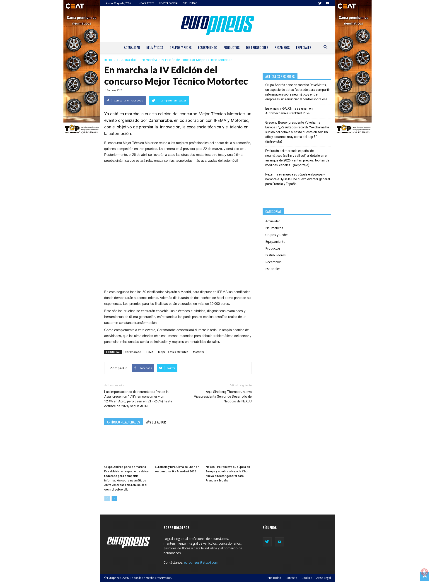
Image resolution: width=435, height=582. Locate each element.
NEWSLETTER (147, 3)
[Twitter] (320, 3)
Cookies (307, 578)
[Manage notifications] (424, 572)
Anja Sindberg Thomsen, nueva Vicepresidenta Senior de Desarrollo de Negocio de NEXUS (222, 396)
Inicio (108, 60)
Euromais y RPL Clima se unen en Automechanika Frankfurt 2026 (289, 111)
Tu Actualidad (127, 60)
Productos (231, 47)
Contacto (291, 578)
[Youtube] (327, 3)
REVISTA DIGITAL (168, 3)
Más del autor (155, 421)
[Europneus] (217, 24)
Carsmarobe (160, 120)
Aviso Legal (323, 578)
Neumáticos (154, 47)
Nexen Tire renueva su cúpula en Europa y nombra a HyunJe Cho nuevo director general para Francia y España (297, 179)
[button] (325, 48)
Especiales (303, 47)
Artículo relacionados (123, 421)
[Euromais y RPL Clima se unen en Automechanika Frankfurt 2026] (178, 447)
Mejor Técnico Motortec (173, 352)
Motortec (198, 352)
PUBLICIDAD (190, 3)
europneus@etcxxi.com (201, 562)
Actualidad (132, 47)
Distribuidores (257, 47)
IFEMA (149, 352)
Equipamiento (207, 47)
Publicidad (274, 578)
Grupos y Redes (180, 47)
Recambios (282, 47)
